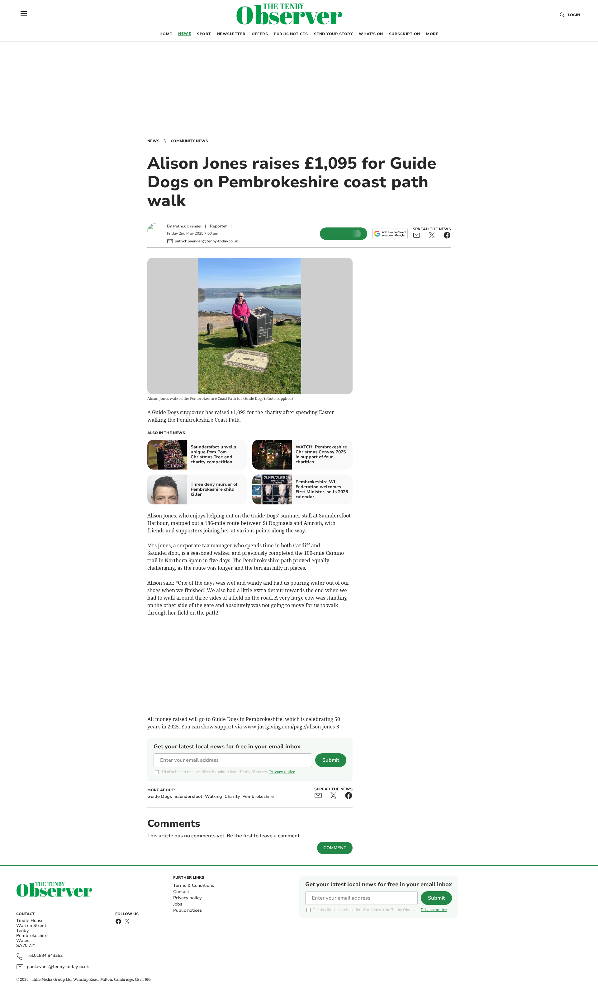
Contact (181, 892)
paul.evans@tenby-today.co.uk (58, 967)
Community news (189, 140)
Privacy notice (282, 772)
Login (574, 15)
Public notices (187, 910)
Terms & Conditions (193, 885)
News (153, 140)
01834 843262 (48, 955)
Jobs (177, 904)
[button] (23, 13)
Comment (334, 848)
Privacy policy (187, 898)
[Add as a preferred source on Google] (390, 233)
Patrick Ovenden (187, 226)
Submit (330, 760)
